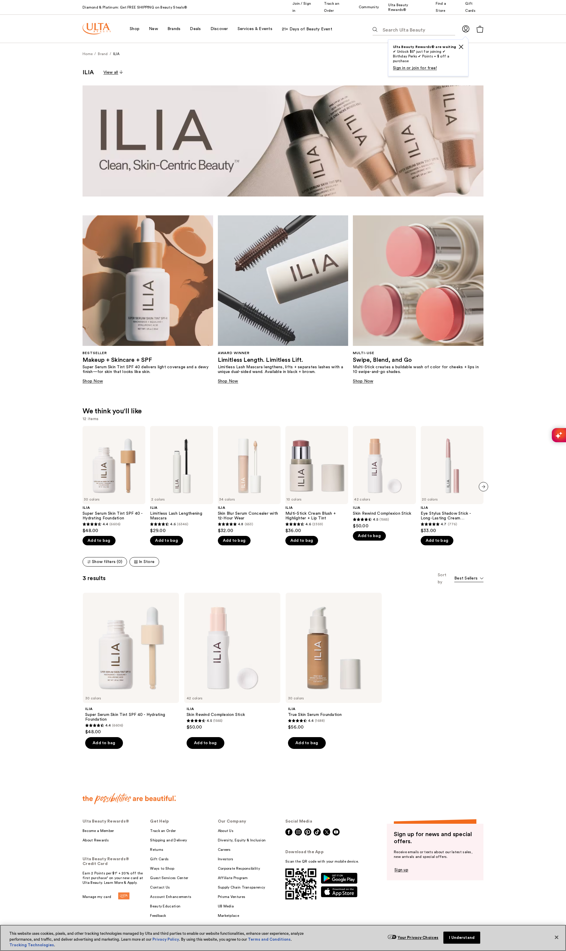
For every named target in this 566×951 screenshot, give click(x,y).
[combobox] (468, 578)
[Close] (556, 937)
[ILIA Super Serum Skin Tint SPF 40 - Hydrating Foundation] (114, 480)
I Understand (462, 938)
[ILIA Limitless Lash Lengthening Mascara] (181, 480)
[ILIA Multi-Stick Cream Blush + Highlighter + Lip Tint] (316, 480)
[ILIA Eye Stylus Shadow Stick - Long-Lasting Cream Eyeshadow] (452, 480)
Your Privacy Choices (418, 938)
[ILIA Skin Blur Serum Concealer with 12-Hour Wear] (249, 480)
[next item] (483, 486)
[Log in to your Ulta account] (465, 28)
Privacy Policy (165, 939)
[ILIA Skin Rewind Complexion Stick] (384, 477)
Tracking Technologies (31, 945)
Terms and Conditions (269, 939)
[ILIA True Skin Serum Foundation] (334, 661)
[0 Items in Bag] (479, 29)
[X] (461, 46)
